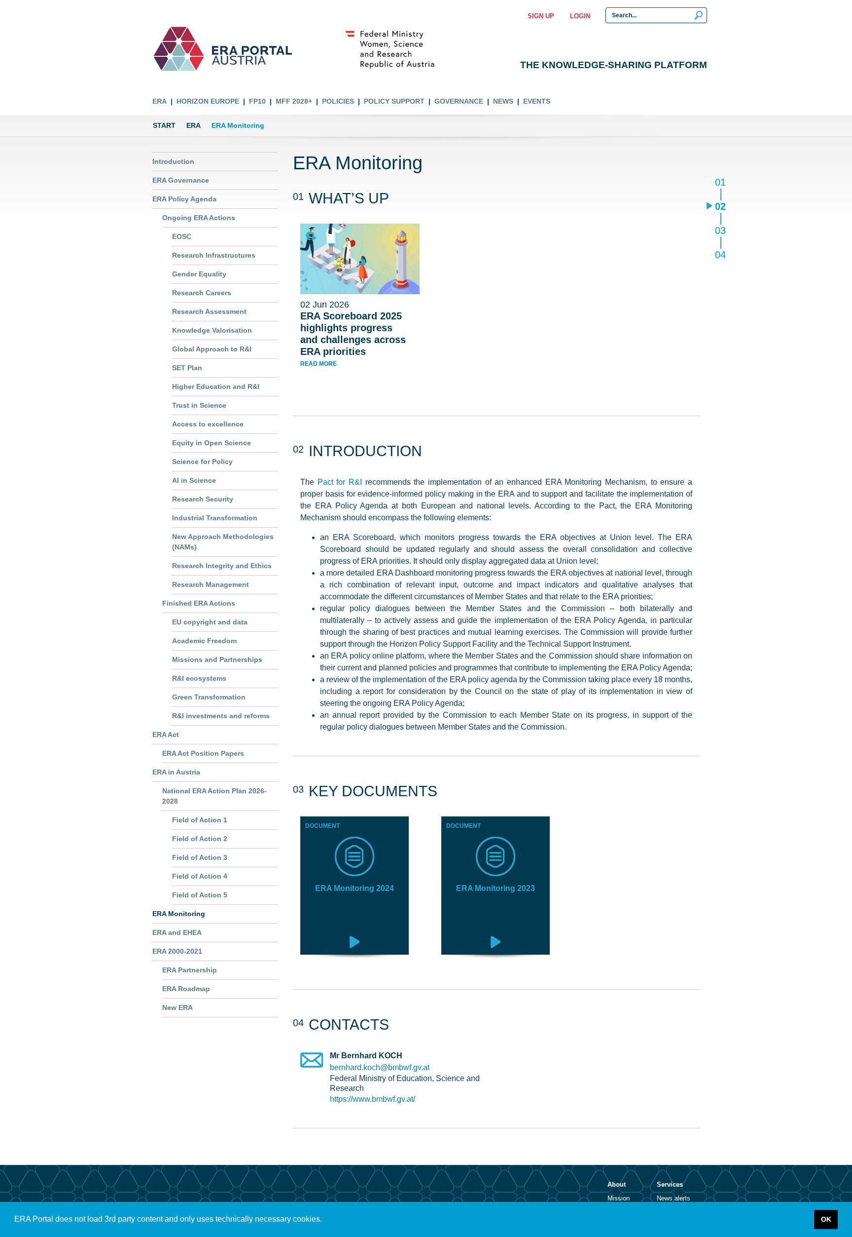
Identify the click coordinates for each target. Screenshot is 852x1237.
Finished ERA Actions (198, 603)
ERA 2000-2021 (177, 951)
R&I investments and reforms (221, 716)
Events (536, 101)
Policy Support (394, 101)
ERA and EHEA (177, 932)
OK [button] (826, 1219)
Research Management (210, 584)
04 (720, 254)
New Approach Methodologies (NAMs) (223, 542)
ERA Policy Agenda (184, 199)
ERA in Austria (176, 772)
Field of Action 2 (199, 839)
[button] (325, 1220)
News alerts (673, 1198)
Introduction (173, 161)
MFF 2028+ (294, 101)
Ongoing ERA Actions (198, 218)
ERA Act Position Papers (203, 753)
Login (580, 16)
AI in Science (194, 480)
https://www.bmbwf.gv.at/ (372, 1099)
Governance (458, 101)
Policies (338, 101)
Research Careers (201, 293)
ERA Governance (180, 180)
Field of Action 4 (199, 876)
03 (720, 231)
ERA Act (165, 734)
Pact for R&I (340, 482)
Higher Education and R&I (215, 386)
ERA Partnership (189, 970)
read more (318, 363)
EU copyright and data (210, 622)
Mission (618, 1198)
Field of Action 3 (199, 857)
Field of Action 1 (199, 820)
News (503, 101)
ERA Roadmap (186, 989)
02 (720, 207)
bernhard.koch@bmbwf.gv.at (379, 1067)
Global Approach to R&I (211, 349)
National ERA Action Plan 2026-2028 (214, 796)
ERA (159, 101)
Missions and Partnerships (217, 659)
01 (720, 183)
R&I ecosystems (199, 678)
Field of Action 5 (199, 895)
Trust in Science (199, 405)
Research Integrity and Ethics (222, 566)
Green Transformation (209, 697)
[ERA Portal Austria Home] (178, 49)
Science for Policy (202, 461)
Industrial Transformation (214, 518)
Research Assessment (209, 311)
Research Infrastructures (213, 255)
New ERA (177, 1007)
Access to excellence (208, 424)
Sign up (541, 16)
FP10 (257, 101)
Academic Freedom (204, 641)
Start (164, 125)
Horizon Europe (208, 101)
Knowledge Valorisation (212, 330)
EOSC (181, 236)
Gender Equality (199, 274)
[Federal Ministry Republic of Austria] (395, 49)
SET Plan (187, 368)
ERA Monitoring (178, 914)
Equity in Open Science (211, 443)
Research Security (202, 499)
